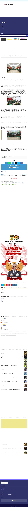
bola (3, 333)
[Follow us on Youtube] (6, 285)
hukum (10, 333)
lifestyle (20, 333)
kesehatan (17, 333)
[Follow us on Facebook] (1, 285)
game (5, 333)
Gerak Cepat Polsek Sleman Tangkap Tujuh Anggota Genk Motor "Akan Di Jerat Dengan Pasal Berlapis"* (20, 175)
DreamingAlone (5, 328)
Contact (2, 299)
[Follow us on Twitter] (3, 285)
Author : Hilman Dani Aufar (10, 156)
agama (2, 333)
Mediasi (2, 301)
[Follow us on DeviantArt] (9, 285)
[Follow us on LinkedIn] (16, 285)
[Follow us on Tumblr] (14, 285)
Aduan (1, 300)
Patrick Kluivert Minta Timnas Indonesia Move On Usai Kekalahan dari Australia (10, 389)
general (8, 333)
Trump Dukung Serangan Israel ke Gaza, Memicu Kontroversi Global (9, 381)
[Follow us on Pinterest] (11, 285)
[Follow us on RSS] (4, 285)
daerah (2, 289)
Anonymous (4, 318)
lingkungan (23, 333)
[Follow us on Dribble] (8, 285)
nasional (2, 292)
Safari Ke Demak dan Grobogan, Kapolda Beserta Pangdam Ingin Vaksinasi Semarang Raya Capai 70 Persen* (7, 175)
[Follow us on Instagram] (13, 285)
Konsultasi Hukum (3, 298)
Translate (6, 483)
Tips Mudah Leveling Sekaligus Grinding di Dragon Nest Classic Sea (9, 365)
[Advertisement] (14, 11)
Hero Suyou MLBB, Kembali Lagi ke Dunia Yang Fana (7, 373)
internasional (13, 333)
